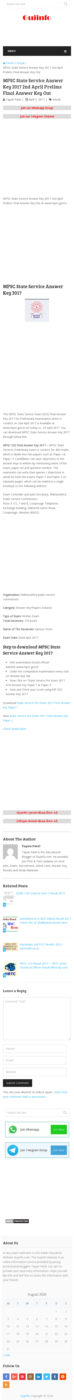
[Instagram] (30, 1376)
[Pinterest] (22, 1376)
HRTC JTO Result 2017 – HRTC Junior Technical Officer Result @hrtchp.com (44, 965)
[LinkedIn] (38, 1376)
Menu (11, 51)
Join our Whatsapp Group (37, 108)
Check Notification (14, 729)
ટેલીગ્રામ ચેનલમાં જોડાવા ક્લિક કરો (37, 821)
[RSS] (6, 1385)
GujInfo (25, 1396)
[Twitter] (46, 1376)
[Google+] (14, 1376)
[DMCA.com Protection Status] (17, 1222)
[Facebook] (6, 1376)
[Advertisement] (38, 35)
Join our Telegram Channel (37, 116)
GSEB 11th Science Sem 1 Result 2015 (40, 893)
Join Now (58, 1129)
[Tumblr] (55, 1376)
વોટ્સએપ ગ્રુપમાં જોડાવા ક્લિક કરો (37, 812)
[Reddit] (63, 1376)
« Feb (6, 1355)
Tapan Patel (13, 99)
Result (57, 99)
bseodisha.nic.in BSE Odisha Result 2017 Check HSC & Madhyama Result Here (45, 920)
